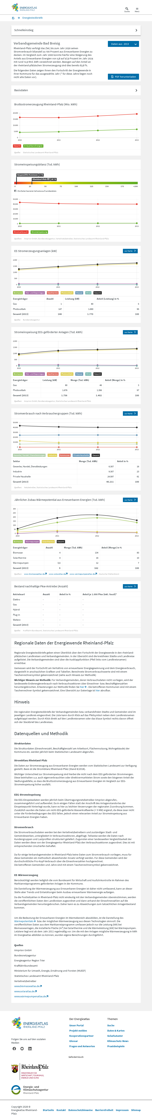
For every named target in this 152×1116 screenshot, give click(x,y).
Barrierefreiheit (104, 1110)
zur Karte (128, 251)
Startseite (48, 1110)
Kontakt (61, 1110)
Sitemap (136, 1110)
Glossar (73, 1041)
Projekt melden (78, 1030)
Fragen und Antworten (82, 1046)
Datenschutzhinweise (80, 1110)
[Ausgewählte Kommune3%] (16, 180)
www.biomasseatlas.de (34, 574)
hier (82, 687)
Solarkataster (115, 1035)
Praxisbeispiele (116, 1046)
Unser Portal (76, 1025)
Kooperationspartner (81, 1035)
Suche (110, 1025)
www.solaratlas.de (57, 574)
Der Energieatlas (79, 1019)
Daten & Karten (116, 1030)
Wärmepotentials (23, 921)
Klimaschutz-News (117, 1041)
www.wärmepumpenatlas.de (82, 574)
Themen (112, 1019)
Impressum (122, 1110)
